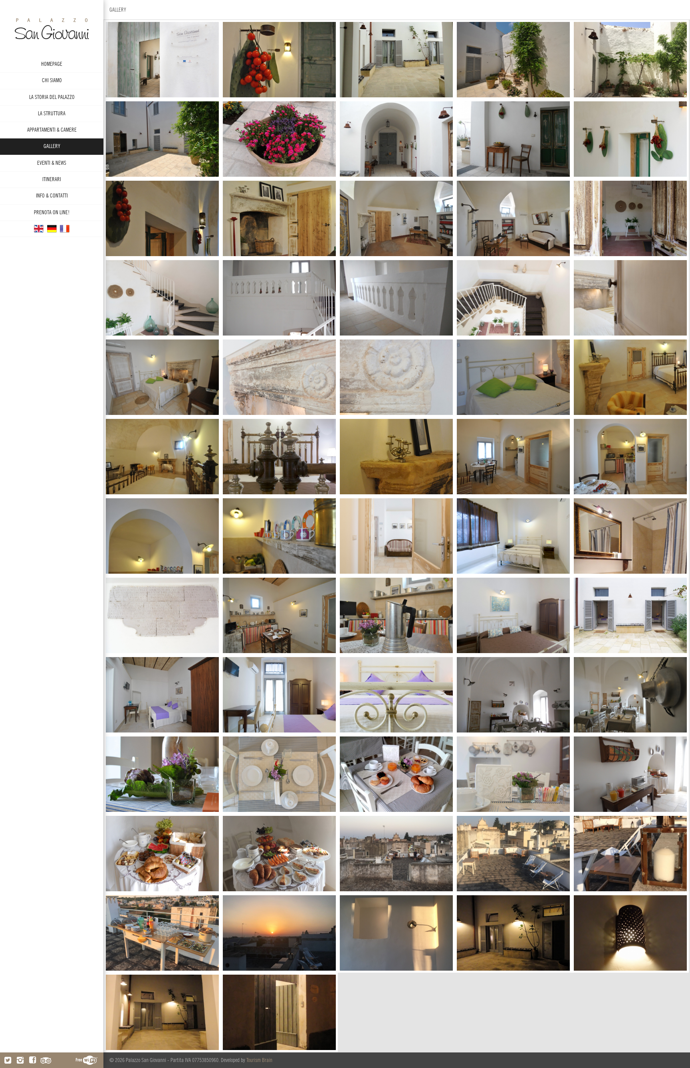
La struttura (51, 113)
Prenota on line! (51, 212)
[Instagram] (20, 1060)
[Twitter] (7, 1060)
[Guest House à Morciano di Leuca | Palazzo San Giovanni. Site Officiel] (64, 228)
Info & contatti (52, 196)
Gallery (52, 146)
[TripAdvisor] (45, 1060)
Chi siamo (52, 80)
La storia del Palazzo (52, 97)
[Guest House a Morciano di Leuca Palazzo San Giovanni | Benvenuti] (51, 28)
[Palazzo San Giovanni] (52, 228)
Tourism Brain (259, 1060)
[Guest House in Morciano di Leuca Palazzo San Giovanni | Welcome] (39, 228)
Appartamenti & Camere (52, 130)
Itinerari (51, 179)
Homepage (51, 64)
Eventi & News (51, 163)
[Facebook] (32, 1060)
